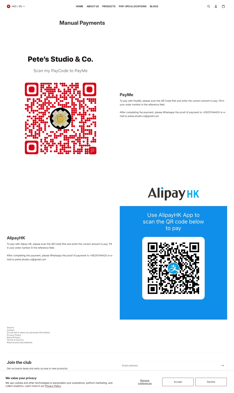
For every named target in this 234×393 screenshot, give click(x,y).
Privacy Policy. (53, 385)
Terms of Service (15, 340)
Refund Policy (13, 337)
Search (10, 327)
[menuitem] (79, 6)
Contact (11, 330)
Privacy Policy (14, 335)
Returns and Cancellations (19, 342)
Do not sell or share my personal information (28, 332)
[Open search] (208, 6)
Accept (178, 381)
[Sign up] (222, 365)
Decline (211, 381)
